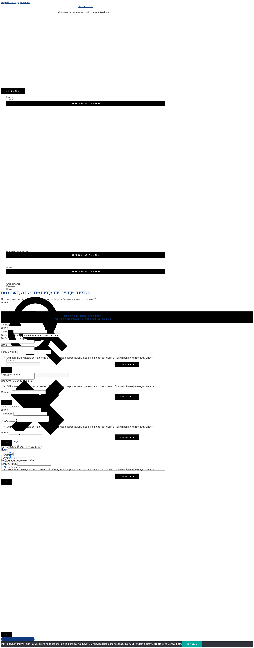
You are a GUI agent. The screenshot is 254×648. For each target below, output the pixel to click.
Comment (6, 392)
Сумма (5, 457)
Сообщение (9, 421)
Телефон (7, 331)
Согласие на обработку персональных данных (83, 318)
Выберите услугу (12, 335)
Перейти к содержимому (15, 2)
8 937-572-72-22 (86, 7)
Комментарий (9, 351)
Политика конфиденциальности (83, 315)
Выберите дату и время (16, 338)
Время (38, 348)
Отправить (127, 364)
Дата (4, 344)
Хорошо (192, 644)
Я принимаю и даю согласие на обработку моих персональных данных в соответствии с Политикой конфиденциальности (81, 357)
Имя (4, 328)
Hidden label (14, 458)
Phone (5, 432)
